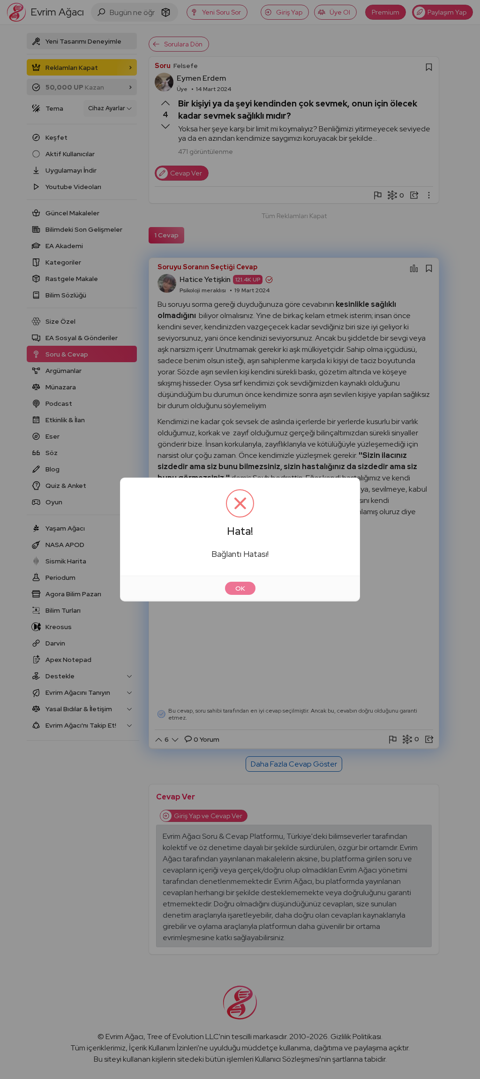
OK (240, 588)
